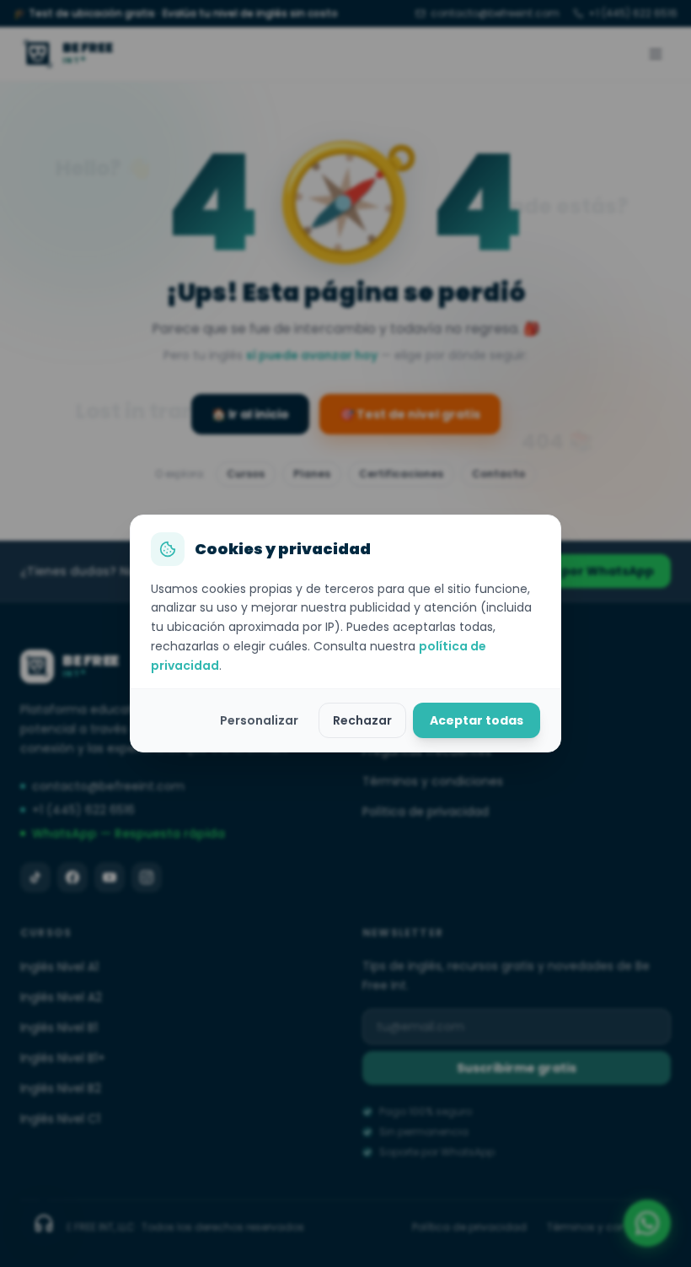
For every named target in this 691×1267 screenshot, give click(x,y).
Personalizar (259, 720)
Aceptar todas (476, 720)
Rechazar (362, 720)
